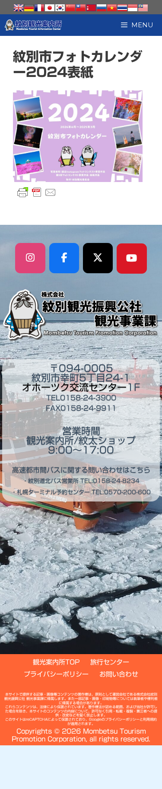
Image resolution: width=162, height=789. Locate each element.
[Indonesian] (132, 7)
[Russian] (101, 7)
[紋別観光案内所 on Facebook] (64, 258)
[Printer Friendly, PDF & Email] (36, 192)
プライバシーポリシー (56, 674)
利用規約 (150, 719)
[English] (18, 7)
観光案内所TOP (56, 662)
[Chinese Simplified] (70, 7)
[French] (39, 7)
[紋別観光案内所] (33, 25)
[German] (29, 7)
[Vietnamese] (112, 7)
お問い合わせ (118, 674)
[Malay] (143, 7)
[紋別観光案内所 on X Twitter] (98, 258)
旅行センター (109, 662)
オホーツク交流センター (74, 387)
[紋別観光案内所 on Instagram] (30, 258)
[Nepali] (91, 7)
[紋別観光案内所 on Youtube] (132, 258)
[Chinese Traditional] (81, 7)
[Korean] (60, 7)
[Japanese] (49, 7)
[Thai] (122, 7)
